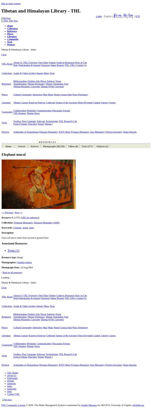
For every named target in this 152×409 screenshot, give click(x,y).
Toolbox (17, 121)
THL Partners (19, 113)
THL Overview (30, 62)
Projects (5, 132)
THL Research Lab (68, 121)
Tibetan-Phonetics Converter (26, 86)
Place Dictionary (80, 94)
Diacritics (32, 124)
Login (99, 16)
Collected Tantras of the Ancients (61, 102)
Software (41, 121)
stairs (31, 227)
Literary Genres (108, 102)
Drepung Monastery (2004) (47, 222)
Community (7, 112)
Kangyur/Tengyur (37, 102)
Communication (44, 110)
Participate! (12, 378)
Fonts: (16, 124)
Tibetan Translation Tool (56, 84)
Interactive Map (40, 94)
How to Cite (81, 62)
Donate (10, 381)
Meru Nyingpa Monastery (77, 132)
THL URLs (70, 65)
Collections (7, 73)
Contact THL (13, 394)
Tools (4, 122)
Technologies (52, 121)
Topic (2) (13, 250)
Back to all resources (12, 272)
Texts (52, 73)
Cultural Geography (22, 94)
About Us (18, 62)
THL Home (7, 64)
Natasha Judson (24, 262)
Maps (46, 73)
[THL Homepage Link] (6, 18)
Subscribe (11, 389)
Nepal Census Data (63, 94)
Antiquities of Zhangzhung (26, 132)
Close (4, 54)
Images (40, 73)
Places (43, 81)
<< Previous (7, 212)
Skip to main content (10, 3)
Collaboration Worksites (24, 110)
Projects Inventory (113, 132)
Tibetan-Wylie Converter (52, 86)
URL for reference (30, 217)
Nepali (41, 124)
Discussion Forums (61, 110)
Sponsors (45, 65)
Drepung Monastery (48, 132)
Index (9, 386)
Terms (58, 81)
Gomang (17, 227)
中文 (137, 16)
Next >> (19, 212)
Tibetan (48, 124)
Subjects (51, 81)
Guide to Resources (65, 62)
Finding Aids (34, 81)
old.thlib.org (138, 405)
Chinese (23, 124)
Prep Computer (29, 121)
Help (15, 65)
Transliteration (20, 84)
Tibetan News (33, 113)
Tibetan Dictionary (36, 84)
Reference (6, 84)
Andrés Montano (89, 405)
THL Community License (13, 405)
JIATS (62, 132)
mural (25, 227)
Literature (6, 102)
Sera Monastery (97, 132)
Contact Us (81, 65)
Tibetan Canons (20, 102)
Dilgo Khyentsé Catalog (89, 102)
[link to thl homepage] (7, 399)
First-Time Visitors (47, 62)
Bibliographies (20, 81)
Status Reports (57, 65)
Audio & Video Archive (24, 73)
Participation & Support (30, 65)
